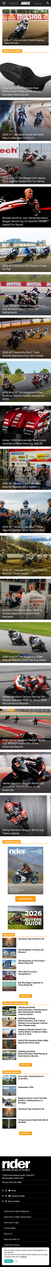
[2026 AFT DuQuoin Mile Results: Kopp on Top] (25, 251)
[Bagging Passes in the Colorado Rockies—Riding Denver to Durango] (9, 1102)
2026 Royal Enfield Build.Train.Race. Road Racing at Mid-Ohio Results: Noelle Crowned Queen (32, 1010)
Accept (9, 1261)
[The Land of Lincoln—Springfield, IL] (9, 975)
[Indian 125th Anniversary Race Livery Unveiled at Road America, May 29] (25, 426)
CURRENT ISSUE (11, 842)
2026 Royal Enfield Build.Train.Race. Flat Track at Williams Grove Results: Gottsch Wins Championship (32, 1021)
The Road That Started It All (31, 939)
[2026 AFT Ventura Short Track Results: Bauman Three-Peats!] (25, 555)
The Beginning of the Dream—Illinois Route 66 (32, 962)
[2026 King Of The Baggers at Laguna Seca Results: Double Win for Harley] (25, 163)
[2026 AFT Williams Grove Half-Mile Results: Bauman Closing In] (25, 120)
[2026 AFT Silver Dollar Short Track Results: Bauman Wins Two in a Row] (25, 512)
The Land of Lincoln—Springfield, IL (28, 973)
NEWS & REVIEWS (12, 51)
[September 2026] (25, 870)
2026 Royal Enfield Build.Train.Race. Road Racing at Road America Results (32, 1053)
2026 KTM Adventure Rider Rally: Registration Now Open (33, 1041)
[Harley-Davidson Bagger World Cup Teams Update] (25, 815)
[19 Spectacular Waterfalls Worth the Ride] (9, 1124)
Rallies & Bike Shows (15, 1003)
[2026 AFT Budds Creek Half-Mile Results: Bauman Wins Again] (25, 469)
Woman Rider (14, 1201)
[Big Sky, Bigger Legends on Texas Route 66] (9, 986)
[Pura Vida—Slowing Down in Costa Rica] (9, 1080)
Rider (14, 1191)
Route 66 (9, 935)
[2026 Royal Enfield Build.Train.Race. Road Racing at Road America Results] (9, 1055)
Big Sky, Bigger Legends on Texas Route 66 (30, 984)
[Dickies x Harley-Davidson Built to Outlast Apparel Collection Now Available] (25, 599)
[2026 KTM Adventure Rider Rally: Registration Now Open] (9, 1044)
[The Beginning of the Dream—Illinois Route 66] (9, 964)
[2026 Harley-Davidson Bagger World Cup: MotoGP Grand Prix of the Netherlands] (25, 294)
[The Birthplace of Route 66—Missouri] (9, 953)
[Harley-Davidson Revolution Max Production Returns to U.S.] (25, 27)
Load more (24, 996)
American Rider (18, 1196)
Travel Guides (11, 1072)
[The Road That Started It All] (9, 943)
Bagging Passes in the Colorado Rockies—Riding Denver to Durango (32, 1100)
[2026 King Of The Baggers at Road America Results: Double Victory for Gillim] (25, 381)
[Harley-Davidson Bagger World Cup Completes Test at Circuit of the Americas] (25, 772)
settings (24, 1257)
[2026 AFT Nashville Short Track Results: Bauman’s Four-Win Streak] (25, 338)
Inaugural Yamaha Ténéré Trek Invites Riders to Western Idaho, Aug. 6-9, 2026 (33, 1031)
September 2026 (25, 1087)
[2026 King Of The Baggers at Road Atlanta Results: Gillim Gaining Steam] (25, 642)
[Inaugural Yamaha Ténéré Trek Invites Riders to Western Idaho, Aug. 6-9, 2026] (9, 1033)
